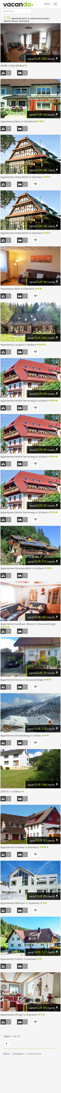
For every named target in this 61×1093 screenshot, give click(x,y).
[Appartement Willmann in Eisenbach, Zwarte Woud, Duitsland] (30, 880)
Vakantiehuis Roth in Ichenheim (17, 288)
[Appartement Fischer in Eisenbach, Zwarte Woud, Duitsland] (30, 936)
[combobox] (16, 11)
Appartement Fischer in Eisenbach (18, 959)
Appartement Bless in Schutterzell (18, 121)
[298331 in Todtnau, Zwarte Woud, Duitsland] (30, 768)
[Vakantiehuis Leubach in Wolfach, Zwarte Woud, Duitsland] (30, 322)
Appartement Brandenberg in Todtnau (20, 735)
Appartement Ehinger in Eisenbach (18, 1014)
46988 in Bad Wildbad (12, 65)
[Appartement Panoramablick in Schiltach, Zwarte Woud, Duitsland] (30, 545)
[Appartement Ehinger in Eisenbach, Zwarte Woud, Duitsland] (30, 991)
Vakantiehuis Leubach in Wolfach (18, 344)
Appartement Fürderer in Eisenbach (19, 847)
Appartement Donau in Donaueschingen (22, 679)
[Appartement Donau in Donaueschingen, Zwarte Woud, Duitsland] (30, 656)
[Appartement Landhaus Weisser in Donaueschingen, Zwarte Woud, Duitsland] (30, 601)
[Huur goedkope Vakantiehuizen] (18, 4)
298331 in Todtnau (10, 791)
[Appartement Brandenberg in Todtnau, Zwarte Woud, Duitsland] (30, 712)
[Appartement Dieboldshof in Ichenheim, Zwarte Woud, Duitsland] (30, 154)
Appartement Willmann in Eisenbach (20, 903)
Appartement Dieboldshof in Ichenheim (21, 177)
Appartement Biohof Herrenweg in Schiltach (24, 400)
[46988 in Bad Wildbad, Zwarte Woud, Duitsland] (30, 42)
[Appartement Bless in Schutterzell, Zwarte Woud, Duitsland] (30, 98)
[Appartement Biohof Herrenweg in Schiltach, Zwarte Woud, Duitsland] (30, 377)
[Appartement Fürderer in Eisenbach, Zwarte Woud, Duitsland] (30, 824)
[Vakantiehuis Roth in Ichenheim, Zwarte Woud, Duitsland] (30, 266)
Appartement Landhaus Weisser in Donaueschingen (28, 623)
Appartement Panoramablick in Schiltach (22, 568)
